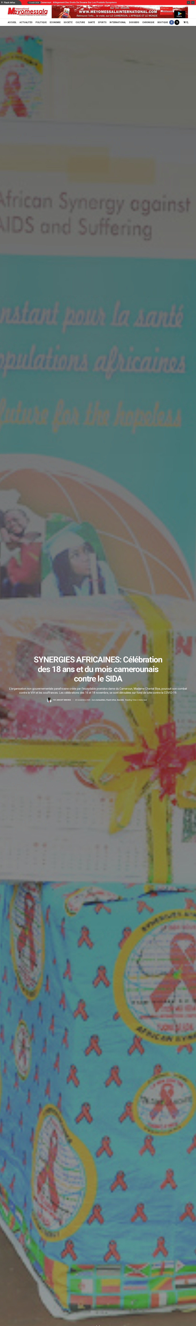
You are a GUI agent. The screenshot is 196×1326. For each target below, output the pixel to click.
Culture (80, 22)
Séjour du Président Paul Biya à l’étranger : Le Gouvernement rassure (76, 2)
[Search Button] (187, 22)
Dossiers (134, 22)
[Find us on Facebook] (171, 22)
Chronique (148, 22)
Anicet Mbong (64, 700)
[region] (120, 11)
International (118, 22)
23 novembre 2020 (82, 700)
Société (68, 22)
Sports (102, 22)
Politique (41, 22)
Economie (55, 22)
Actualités (26, 22)
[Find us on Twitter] (176, 22)
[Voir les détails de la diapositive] (120, 11)
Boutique (163, 22)
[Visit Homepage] (28, 12)
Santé (91, 22)
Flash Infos (111, 700)
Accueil (12, 22)
